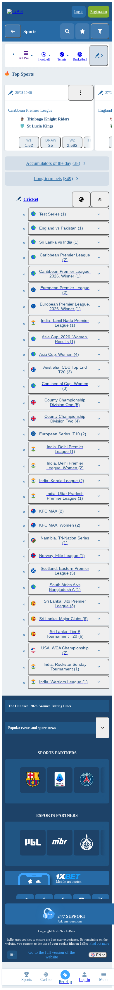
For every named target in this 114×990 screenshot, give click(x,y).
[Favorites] (82, 31)
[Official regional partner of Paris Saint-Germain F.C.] (87, 780)
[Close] (100, 199)
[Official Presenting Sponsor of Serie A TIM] (60, 780)
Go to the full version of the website (51, 954)
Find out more (99, 943)
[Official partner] (33, 842)
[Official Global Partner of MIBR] (60, 842)
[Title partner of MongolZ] (87, 842)
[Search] (67, 31)
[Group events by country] (81, 199)
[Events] (81, 93)
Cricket (30, 199)
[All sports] (98, 55)
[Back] (13, 31)
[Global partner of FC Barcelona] (33, 780)
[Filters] (100, 31)
